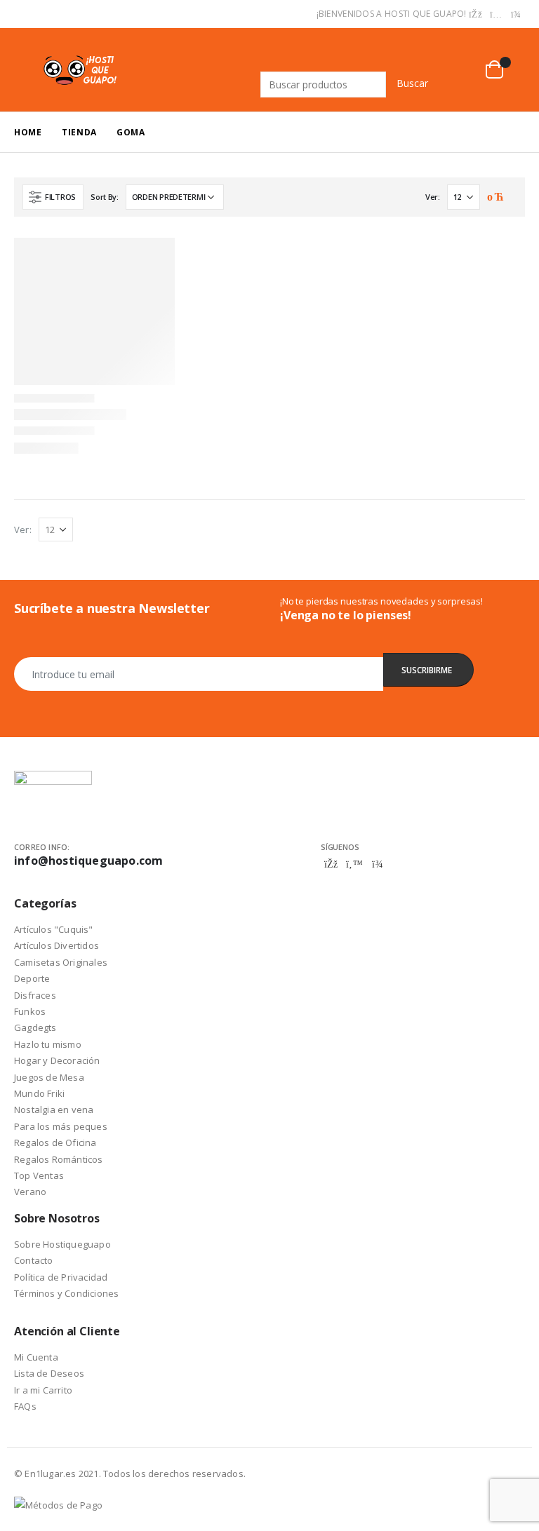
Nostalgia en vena (53, 1109)
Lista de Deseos (49, 1373)
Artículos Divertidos (56, 945)
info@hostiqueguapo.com (88, 860)
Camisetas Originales (60, 962)
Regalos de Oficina (55, 1142)
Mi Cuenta (36, 1357)
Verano (30, 1191)
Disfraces (35, 995)
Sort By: (105, 196)
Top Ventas (39, 1175)
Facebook (331, 864)
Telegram (377, 864)
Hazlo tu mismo (47, 1044)
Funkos (30, 1011)
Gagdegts (35, 1027)
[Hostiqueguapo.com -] (80, 69)
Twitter (354, 864)
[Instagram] (496, 15)
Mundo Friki (39, 1093)
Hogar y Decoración (57, 1060)
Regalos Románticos (58, 1159)
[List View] (510, 198)
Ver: (432, 196)
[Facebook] (476, 15)
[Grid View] (493, 198)
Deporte (32, 978)
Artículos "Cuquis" (53, 929)
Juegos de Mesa (49, 1077)
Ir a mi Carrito (43, 1390)
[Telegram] (516, 15)
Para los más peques (60, 1126)
